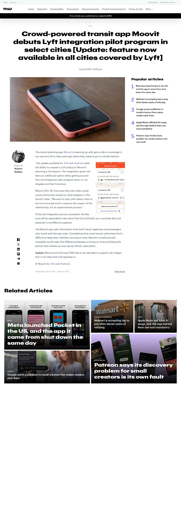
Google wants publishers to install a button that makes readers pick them (149, 112)
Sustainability (57, 9)
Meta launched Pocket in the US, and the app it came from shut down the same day (152, 89)
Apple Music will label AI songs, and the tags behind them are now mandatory (151, 125)
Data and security (90, 9)
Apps (90, 26)
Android (78, 163)
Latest (31, 9)
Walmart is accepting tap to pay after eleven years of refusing (152, 100)
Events (13, 2)
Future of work (136, 9)
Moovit (68, 152)
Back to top (120, 271)
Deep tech (42, 9)
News (5, 2)
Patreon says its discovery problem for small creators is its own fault (151, 138)
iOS (66, 163)
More (148, 9)
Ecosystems (73, 9)
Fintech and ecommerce (114, 9)
